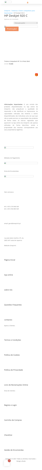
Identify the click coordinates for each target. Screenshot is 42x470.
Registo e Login (10, 405)
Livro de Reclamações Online (16, 385)
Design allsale (21, 461)
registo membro (21, 93)
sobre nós (8, 290)
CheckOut (8, 435)
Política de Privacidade (13, 370)
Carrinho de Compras (13, 420)
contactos (8, 320)
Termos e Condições (12, 340)
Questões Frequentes (13, 305)
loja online (8, 275)
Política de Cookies (12, 355)
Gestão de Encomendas (14, 450)
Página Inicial (9, 260)
